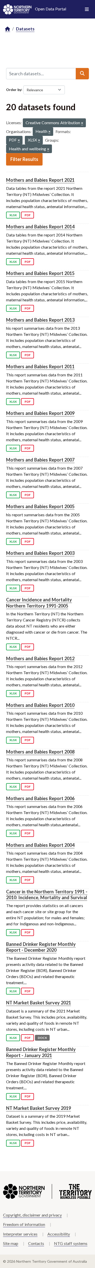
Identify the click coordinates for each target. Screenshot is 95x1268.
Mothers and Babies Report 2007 (40, 460)
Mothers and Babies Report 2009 (40, 413)
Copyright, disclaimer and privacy (32, 1214)
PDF (28, 215)
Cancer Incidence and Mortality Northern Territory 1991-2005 (39, 602)
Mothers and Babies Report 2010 (40, 705)
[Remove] (82, 123)
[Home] (7, 29)
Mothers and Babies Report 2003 (40, 553)
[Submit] (82, 73)
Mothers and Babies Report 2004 (40, 845)
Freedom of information (24, 1224)
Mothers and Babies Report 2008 (40, 752)
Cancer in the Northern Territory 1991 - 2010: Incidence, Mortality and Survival (46, 894)
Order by (13, 89)
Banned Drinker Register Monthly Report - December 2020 (41, 947)
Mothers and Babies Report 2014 (40, 226)
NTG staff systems (70, 1243)
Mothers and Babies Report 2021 (40, 180)
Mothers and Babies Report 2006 (40, 798)
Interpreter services (20, 1234)
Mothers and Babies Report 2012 (40, 658)
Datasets (25, 28)
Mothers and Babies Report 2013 (40, 320)
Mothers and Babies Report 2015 (40, 273)
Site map (10, 1243)
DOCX (42, 1038)
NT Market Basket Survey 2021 (38, 1002)
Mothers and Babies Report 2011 (40, 366)
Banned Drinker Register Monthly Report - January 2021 (41, 1052)
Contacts (36, 1243)
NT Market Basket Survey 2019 (38, 1108)
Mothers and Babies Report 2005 (40, 506)
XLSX (13, 215)
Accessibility (58, 1234)
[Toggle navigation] (87, 9)
